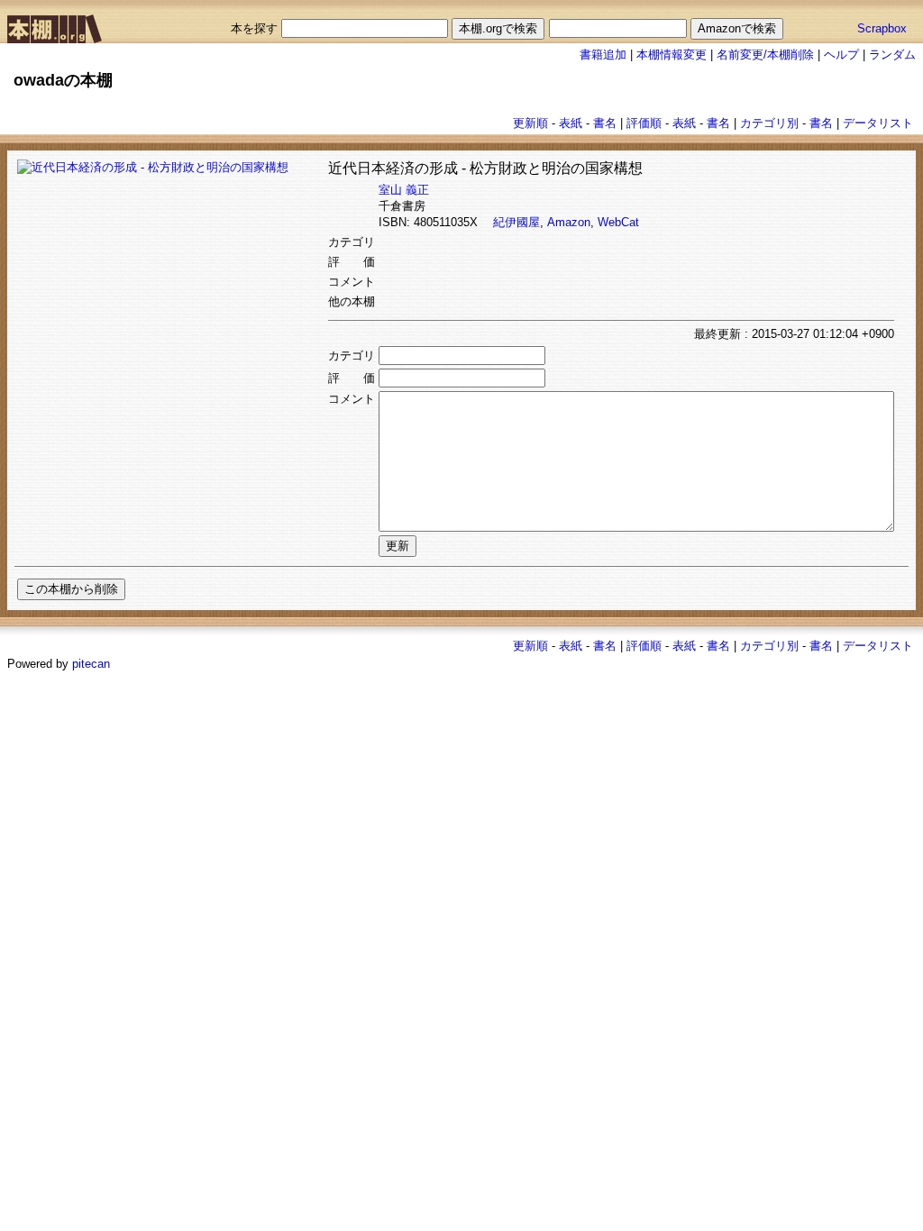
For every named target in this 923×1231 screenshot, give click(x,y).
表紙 (570, 123)
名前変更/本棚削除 (765, 54)
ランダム (892, 54)
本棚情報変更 (671, 54)
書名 (605, 123)
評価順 (644, 123)
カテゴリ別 (769, 123)
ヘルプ (841, 54)
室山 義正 (404, 189)
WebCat (618, 222)
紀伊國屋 (516, 222)
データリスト (878, 123)
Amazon (568, 222)
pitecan (91, 663)
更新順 (530, 123)
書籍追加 (603, 54)
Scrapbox (882, 28)
